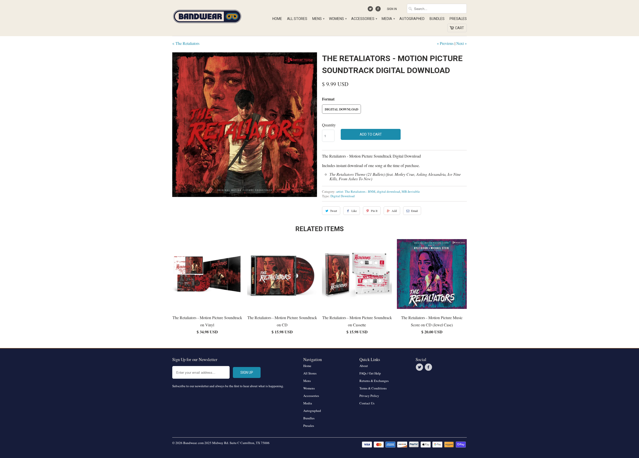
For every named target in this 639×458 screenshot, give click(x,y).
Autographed (412, 19)
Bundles (437, 19)
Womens (337, 19)
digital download (388, 191)
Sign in (392, 9)
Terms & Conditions (373, 388)
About (363, 366)
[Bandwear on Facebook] (378, 10)
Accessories (364, 19)
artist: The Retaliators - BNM (355, 191)
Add (394, 211)
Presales (458, 19)
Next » (461, 43)
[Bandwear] (207, 15)
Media (388, 19)
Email (414, 211)
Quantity (329, 124)
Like (354, 211)
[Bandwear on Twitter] (371, 10)
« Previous (445, 43)
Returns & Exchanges (374, 380)
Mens (318, 19)
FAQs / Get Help (370, 373)
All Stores (297, 19)
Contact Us (366, 403)
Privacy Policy (369, 395)
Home (277, 19)
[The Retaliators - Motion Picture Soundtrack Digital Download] (244, 124)
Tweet (333, 211)
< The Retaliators (185, 43)
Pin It (374, 211)
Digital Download (341, 109)
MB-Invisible (411, 191)
